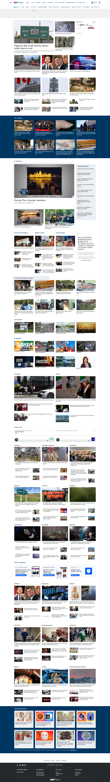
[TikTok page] (20, 765)
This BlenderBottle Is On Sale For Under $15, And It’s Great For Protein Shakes (86, 743)
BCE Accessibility (20, 772)
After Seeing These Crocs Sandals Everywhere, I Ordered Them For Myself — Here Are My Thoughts (65, 743)
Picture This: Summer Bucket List (22, 227)
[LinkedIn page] (25, 765)
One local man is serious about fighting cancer (63, 312)
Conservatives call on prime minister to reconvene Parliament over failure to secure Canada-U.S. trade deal (54, 72)
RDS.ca (76, 775)
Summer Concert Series (53, 7)
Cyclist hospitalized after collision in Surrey (26, 542)
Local (32, 2)
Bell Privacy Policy (40, 772)
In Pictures (50, 2)
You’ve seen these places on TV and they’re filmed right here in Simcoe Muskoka (44, 249)
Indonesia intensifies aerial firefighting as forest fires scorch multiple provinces (86, 691)
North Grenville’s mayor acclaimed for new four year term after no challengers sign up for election (27, 504)
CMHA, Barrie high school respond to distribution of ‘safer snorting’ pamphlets (48, 271)
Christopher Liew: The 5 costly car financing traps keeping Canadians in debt (54, 685)
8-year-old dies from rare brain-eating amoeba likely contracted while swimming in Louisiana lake (82, 602)
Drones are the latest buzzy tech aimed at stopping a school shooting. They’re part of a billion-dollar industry (27, 645)
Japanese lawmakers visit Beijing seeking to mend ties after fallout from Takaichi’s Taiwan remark (82, 406)
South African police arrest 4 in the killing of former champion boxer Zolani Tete (27, 685)
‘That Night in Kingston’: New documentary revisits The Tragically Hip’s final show (81, 542)
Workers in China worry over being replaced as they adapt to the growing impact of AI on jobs (32, 651)
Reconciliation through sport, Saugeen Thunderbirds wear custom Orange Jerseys (54, 503)
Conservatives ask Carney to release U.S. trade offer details (31, 609)
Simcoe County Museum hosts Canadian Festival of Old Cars (63, 293)
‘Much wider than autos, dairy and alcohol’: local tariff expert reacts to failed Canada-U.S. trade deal (32, 108)
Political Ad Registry (40, 775)
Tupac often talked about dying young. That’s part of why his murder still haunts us (54, 644)
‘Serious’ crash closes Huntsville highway (80, 71)
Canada (38, 2)
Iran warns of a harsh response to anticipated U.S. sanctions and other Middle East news (76, 400)
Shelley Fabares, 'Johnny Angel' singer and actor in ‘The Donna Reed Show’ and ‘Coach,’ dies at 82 (59, 650)
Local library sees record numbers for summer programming (27, 253)
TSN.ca (57, 775)
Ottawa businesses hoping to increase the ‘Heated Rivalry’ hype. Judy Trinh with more (44, 134)
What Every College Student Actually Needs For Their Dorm (85, 723)
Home (27, 2)
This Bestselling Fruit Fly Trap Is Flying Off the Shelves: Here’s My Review (23, 743)
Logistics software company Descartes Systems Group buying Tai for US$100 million (59, 615)
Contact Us (58, 760)
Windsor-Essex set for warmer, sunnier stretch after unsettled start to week (82, 503)
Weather (27, 7)
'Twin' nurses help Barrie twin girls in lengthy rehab (44, 152)
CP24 (57, 772)
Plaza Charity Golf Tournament (98, 7)
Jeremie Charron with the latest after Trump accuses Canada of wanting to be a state (86, 134)
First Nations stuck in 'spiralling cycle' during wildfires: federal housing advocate (86, 698)
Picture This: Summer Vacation (29, 200)
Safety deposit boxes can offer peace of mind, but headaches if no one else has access (59, 608)
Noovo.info (77, 772)
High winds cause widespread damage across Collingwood (57, 227)
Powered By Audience (86, 260)
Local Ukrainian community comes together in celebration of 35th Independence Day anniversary (82, 464)
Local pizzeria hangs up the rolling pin (23, 248)
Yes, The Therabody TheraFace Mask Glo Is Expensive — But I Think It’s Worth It (44, 743)
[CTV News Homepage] (18, 2)
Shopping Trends (70, 2)
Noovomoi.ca (78, 773)
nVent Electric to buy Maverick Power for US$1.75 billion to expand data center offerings (54, 602)
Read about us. (73, 750)
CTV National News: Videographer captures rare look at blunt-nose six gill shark (65, 134)
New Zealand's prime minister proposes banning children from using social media (31, 658)
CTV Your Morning (59, 2)
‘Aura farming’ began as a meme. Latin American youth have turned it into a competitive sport (82, 644)
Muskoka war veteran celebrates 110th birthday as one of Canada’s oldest (27, 265)
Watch (44, 2)
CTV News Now (81, 2)
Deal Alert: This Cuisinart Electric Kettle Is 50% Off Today (23, 723)
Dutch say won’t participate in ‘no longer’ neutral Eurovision (59, 657)
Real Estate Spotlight (42, 7)
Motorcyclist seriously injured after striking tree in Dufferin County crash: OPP (32, 100)
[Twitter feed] (17, 765)
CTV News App (47, 760)
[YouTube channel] (22, 765)
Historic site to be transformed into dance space (85, 312)
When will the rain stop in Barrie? (63, 33)
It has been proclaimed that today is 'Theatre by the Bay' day (44, 312)
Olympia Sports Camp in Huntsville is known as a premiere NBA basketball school (23, 313)
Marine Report (86, 7)
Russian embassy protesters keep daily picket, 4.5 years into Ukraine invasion (34, 400)
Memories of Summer (76, 7)
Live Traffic (33, 7)
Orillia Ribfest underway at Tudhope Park (86, 293)
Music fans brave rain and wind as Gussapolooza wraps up (23, 152)
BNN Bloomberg (59, 773)
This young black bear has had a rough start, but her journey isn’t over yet (69, 263)
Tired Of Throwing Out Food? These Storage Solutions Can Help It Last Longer (43, 724)
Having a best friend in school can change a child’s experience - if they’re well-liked (87, 656)
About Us (53, 760)
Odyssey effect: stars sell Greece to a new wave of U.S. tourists (87, 649)
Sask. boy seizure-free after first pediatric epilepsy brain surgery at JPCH (87, 615)
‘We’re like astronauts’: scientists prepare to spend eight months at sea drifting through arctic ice (64, 153)
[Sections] (10, 2)
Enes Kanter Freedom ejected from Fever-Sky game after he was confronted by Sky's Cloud (32, 691)
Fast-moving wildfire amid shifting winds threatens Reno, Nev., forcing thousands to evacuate (82, 685)
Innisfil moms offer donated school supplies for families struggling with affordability (85, 153)
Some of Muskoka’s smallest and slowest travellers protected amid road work (64, 249)
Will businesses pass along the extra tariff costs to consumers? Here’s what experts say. (86, 108)
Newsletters (63, 760)
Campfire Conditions (65, 7)
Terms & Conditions (40, 773)
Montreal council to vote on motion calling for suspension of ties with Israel (54, 542)
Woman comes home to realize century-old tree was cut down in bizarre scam (22, 134)
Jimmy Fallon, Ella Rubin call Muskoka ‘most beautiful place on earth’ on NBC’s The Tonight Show (47, 257)
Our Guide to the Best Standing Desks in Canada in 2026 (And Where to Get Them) (65, 724)
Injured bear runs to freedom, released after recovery (68, 270)
